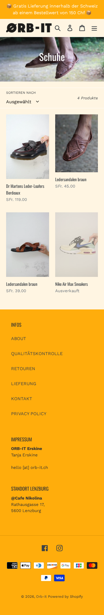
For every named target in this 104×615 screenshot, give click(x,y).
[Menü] (94, 28)
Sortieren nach (21, 93)
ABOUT (18, 338)
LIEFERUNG (23, 383)
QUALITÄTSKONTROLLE (37, 353)
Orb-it (41, 596)
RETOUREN (23, 368)
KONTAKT (21, 398)
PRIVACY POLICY (28, 413)
